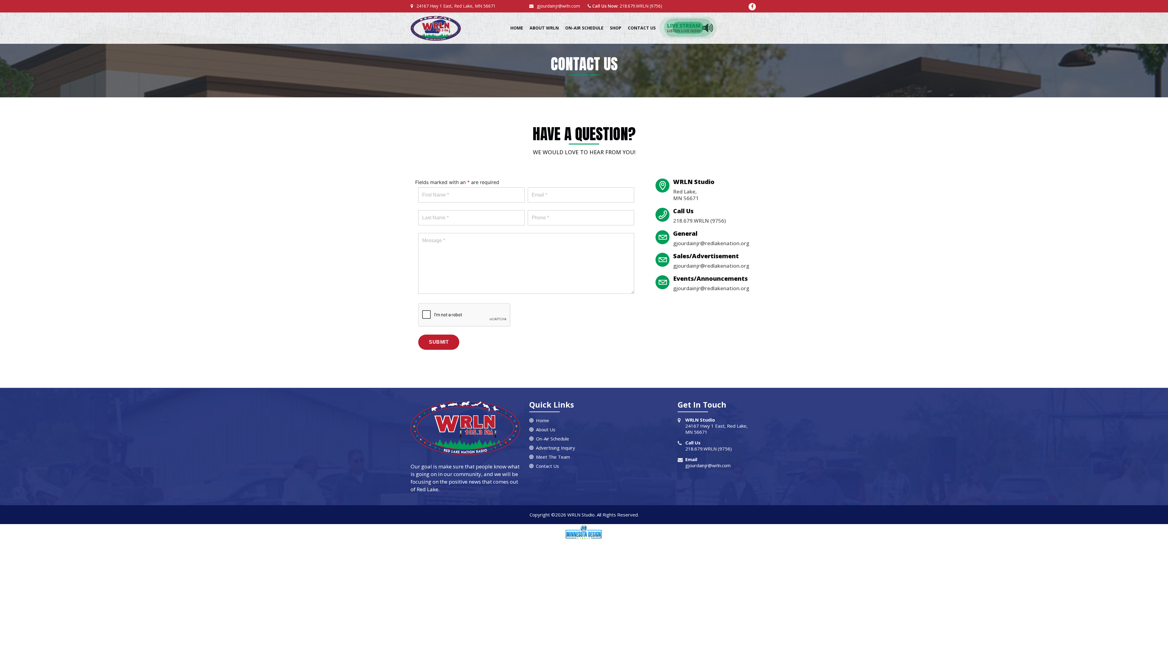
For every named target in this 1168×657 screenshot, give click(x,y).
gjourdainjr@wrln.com (558, 6)
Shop (615, 28)
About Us (545, 430)
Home (516, 28)
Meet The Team (553, 457)
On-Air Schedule (584, 28)
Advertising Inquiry (555, 448)
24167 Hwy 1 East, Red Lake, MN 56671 (455, 6)
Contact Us (642, 28)
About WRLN (544, 28)
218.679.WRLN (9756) (640, 6)
